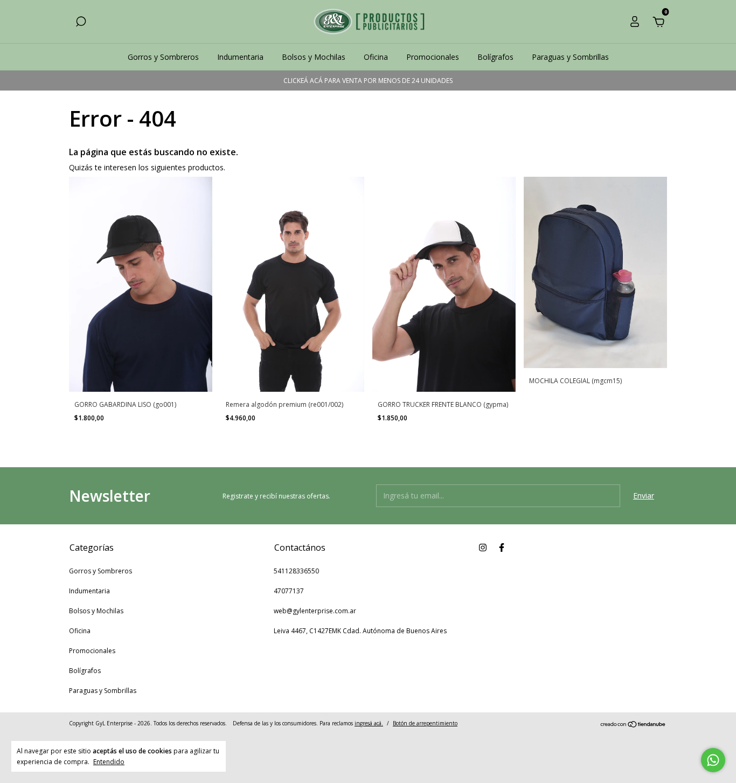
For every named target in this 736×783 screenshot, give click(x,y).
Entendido (108, 761)
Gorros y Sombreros (163, 57)
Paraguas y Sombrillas (570, 57)
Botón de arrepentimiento (425, 723)
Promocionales (432, 57)
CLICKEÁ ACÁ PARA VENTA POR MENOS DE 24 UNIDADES (368, 80)
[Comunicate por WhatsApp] (713, 760)
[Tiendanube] (633, 724)
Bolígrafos (495, 57)
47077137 (289, 590)
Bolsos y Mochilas (313, 57)
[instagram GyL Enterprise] (482, 547)
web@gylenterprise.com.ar (315, 610)
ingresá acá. (369, 723)
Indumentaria (240, 57)
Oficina (376, 57)
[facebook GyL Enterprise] (501, 547)
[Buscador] (81, 22)
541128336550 (296, 571)
